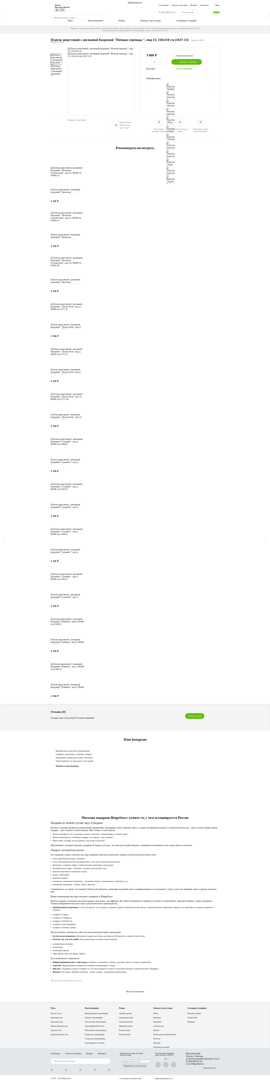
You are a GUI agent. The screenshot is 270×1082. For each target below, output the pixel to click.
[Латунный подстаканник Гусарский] (170, 146)
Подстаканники (95, 20)
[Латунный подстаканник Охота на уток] (170, 95)
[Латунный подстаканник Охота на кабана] (170, 171)
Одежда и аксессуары (150, 20)
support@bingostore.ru (164, 1078)
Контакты (205, 5)
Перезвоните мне (209, 1068)
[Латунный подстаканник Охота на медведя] (170, 112)
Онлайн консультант (184, 56)
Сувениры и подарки (186, 20)
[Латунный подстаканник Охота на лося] (170, 154)
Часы (70, 20)
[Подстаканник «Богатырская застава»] (170, 103)
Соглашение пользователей (130, 1078)
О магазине (164, 5)
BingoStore (66, 1078)
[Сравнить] (213, 62)
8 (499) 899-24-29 (167, 12)
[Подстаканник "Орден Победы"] (170, 179)
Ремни (122, 20)
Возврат (194, 5)
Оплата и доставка (179, 5)
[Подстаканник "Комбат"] (170, 87)
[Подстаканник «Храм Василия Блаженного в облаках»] (170, 162)
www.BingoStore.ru (195, 1064)
